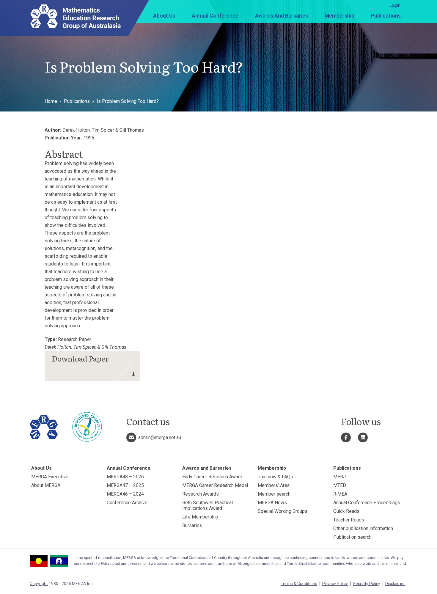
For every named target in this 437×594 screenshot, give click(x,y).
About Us (164, 15)
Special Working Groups (282, 511)
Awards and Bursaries (281, 15)
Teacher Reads (348, 520)
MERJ (339, 477)
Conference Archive (127, 502)
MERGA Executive (49, 477)
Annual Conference (215, 15)
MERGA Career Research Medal (215, 485)
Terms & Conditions (299, 583)
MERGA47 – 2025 (125, 485)
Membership (339, 15)
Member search (274, 494)
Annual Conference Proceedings (366, 502)
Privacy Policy (335, 583)
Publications (386, 15)
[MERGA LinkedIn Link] (363, 437)
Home (51, 101)
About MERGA (45, 485)
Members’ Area (274, 485)
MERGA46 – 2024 (125, 494)
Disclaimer (395, 583)
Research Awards (200, 494)
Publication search (352, 537)
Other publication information (363, 528)
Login (394, 5)
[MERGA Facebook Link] (346, 437)
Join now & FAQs (275, 477)
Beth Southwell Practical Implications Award (207, 505)
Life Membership (200, 517)
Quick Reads (346, 511)
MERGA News (272, 502)
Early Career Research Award (212, 477)
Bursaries (192, 525)
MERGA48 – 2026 (125, 477)
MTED (339, 485)
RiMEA (340, 494)
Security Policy (366, 583)
